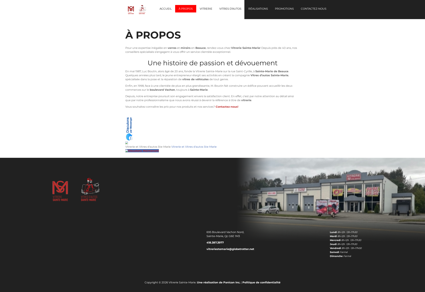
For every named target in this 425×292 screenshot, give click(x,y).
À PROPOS (186, 8)
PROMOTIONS (284, 8)
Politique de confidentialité (261, 282)
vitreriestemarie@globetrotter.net (230, 249)
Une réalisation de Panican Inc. (218, 282)
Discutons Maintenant (143, 150)
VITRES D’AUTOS (230, 8)
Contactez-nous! (227, 106)
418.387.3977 (215, 242)
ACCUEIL (166, 8)
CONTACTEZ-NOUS (313, 8)
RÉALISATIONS (258, 8)
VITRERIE (206, 8)
